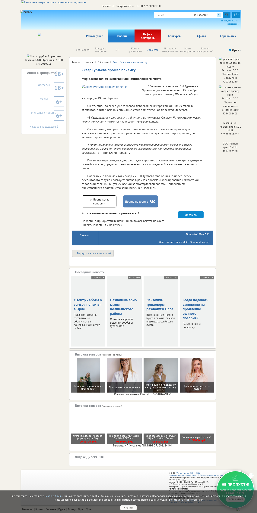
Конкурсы (174, 36)
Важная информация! (205, 50)
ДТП (118, 49)
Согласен (128, 507)
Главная (76, 62)
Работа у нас (94, 36)
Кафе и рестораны (148, 36)
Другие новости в (136, 201)
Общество (153, 49)
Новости (121, 36)
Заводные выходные (100, 50)
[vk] (153, 201)
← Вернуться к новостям (99, 201)
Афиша (201, 36)
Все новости (83, 49)
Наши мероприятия (187, 50)
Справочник (228, 36)
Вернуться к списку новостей (94, 253)
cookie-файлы (54, 496)
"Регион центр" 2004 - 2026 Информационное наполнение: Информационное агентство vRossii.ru (200, 474)
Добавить (191, 215)
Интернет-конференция (170, 50)
